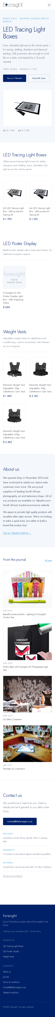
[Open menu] (49, 5)
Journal (6, 976)
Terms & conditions (11, 982)
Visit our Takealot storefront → (17, 532)
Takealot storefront (10, 992)
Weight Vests (8, 956)
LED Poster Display (11, 951)
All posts (48, 560)
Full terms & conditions (12, 876)
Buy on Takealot (14, 78)
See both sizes (38, 78)
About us (7, 971)
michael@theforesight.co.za (19, 821)
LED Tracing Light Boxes (13, 946)
